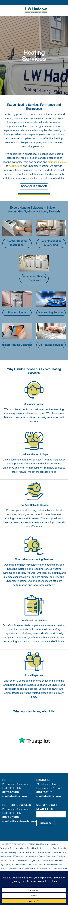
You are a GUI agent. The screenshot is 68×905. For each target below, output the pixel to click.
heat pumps (15, 165)
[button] (4, 10)
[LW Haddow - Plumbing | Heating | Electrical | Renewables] (36, 10)
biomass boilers (57, 161)
